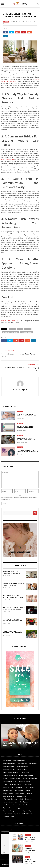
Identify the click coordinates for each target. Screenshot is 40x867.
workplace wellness (9, 816)
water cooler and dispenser (11, 814)
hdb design (28, 784)
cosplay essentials (22, 766)
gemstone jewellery (25, 781)
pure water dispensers (22, 802)
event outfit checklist (26, 775)
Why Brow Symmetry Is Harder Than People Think (14, 584)
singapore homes (8, 808)
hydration (19, 787)
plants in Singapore (7, 159)
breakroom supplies (9, 763)
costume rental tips (9, 769)
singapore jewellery (22, 808)
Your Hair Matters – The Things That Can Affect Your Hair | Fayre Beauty (27, 451)
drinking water (24, 772)
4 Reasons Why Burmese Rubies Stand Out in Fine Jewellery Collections (13, 608)
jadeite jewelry (7, 790)
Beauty (5, 740)
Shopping (6, 21)
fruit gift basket (15, 778)
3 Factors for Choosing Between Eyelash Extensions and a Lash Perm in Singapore (13, 597)
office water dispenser (10, 799)
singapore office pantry (10, 811)
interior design (29, 787)
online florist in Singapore (10, 332)
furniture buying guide (30, 778)
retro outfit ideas (23, 805)
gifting (20, 329)
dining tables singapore (10, 772)
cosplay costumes (8, 766)
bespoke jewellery (19, 760)
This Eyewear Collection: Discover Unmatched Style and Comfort (12, 632)
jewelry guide (19, 793)
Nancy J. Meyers (16, 21)
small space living (25, 811)
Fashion (27, 857)
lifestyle (27, 329)
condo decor (33, 763)
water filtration (27, 814)
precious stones (8, 802)
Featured (28, 846)
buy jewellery (22, 763)
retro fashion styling (9, 805)
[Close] (11, 830)
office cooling (21, 796)
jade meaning (19, 790)
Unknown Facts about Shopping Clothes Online (26, 439)
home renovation (8, 787)
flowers (12, 329)
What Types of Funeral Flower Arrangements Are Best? (12, 620)
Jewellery (20, 411)
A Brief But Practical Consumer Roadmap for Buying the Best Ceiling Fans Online (13, 574)
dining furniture (22, 769)
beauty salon (7, 760)
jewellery (28, 790)
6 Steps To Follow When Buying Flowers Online (25, 427)
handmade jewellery (16, 784)
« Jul (2, 855)
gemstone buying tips (9, 781)
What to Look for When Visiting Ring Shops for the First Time (26, 415)
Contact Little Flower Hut (9, 320)
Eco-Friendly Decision (10, 775)
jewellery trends (8, 793)
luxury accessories (8, 796)
